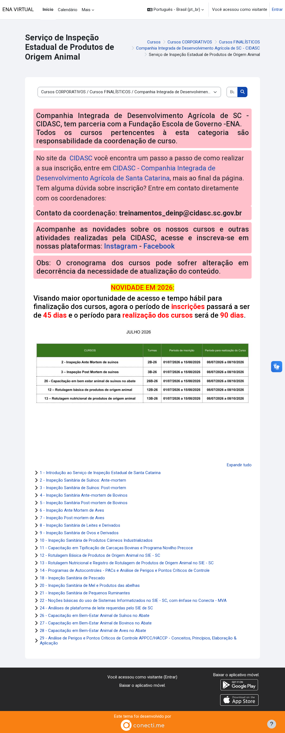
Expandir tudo (239, 464)
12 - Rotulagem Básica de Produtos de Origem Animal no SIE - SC (100, 555)
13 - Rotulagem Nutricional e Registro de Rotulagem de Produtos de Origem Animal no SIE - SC (127, 562)
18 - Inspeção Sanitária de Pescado (72, 577)
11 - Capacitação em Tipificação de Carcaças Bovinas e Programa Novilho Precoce (116, 547)
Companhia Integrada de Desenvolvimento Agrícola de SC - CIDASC (198, 48)
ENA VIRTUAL (18, 9)
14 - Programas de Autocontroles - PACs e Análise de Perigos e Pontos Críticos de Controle (125, 570)
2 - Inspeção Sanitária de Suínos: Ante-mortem (83, 480)
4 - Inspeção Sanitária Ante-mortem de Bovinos (83, 495)
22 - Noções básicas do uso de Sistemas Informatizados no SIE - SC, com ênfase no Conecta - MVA (133, 600)
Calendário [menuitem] (67, 9)
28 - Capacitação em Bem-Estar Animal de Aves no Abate (93, 630)
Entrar (277, 9)
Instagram (120, 246)
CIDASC (80, 158)
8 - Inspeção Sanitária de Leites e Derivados (80, 525)
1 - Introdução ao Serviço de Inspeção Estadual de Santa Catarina (100, 472)
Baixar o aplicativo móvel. (142, 685)
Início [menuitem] (48, 9)
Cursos (154, 42)
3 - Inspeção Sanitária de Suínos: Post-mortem (83, 487)
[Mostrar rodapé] (271, 724)
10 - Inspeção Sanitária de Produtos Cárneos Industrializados (96, 540)
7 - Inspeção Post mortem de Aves (72, 517)
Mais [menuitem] (86, 9)
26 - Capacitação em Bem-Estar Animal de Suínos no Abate (94, 615)
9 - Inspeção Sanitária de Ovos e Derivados (79, 532)
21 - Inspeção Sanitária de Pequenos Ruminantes (85, 592)
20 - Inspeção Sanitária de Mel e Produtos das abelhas (90, 585)
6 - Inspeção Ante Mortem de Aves (72, 510)
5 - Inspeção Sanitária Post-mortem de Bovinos (83, 502)
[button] (175, 9)
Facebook (159, 246)
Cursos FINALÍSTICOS (239, 42)
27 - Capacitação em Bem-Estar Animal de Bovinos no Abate (96, 623)
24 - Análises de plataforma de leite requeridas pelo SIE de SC (96, 608)
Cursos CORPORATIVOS (190, 42)
